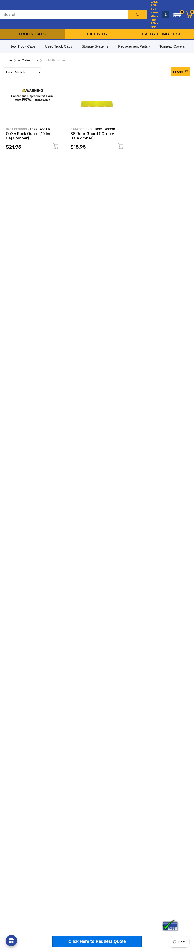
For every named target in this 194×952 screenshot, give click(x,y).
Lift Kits (97, 34)
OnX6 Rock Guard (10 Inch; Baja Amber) (30, 135)
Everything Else (161, 34)
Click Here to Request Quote (97, 941)
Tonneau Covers (172, 46)
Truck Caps (32, 34)
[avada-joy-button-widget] (11, 940)
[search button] (137, 14)
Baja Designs (16, 129)
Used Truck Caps (58, 46)
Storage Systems (95, 46)
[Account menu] (165, 14)
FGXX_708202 (105, 129)
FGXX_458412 (40, 129)
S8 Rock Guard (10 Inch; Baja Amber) (92, 135)
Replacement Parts (133, 46)
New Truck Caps (22, 46)
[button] (177, 14)
